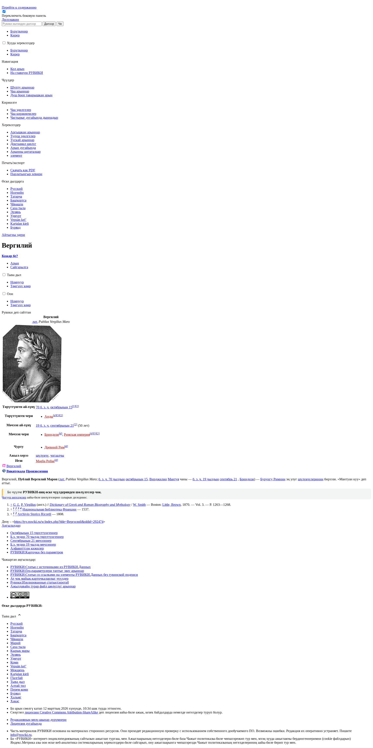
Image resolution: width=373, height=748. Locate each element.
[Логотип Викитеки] (4, 471)
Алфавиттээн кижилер (27, 548)
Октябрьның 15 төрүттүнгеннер (34, 533)
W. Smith (139, 504)
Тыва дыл (17, 682)
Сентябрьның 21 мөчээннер (30, 540)
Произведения (37, 471)
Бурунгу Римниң (272, 479)
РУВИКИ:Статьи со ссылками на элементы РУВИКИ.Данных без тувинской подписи (74, 574)
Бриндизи (247, 479)
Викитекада (15, 471)
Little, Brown (171, 504)
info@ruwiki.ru (21, 735)
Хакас (14, 701)
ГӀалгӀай (16, 678)
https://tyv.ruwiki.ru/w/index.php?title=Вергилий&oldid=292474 (58, 521)
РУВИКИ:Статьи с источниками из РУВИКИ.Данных (50, 567)
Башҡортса (18, 635)
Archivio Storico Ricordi (34, 514)
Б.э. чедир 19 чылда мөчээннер (33, 544)
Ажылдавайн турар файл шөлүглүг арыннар (43, 586)
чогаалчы (57, 455)
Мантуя (173, 479)
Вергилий (13, 466)
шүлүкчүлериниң (310, 479)
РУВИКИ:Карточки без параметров (36, 552)
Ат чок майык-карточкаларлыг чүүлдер (39, 578)
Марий (15, 643)
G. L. (16, 504)
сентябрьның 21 (62, 425)
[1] (74, 406)
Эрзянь (15, 654)
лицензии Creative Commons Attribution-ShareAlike (61, 712)
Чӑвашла (16, 639)
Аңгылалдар (11, 525)
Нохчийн (17, 627)
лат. (35, 321)
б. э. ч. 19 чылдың (206, 479)
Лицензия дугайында (26, 723)
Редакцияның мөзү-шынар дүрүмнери (38, 719)
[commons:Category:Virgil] (4, 466)
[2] (77, 406)
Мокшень (17, 670)
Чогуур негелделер (14, 497)
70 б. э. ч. (42, 407)
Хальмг (15, 697)
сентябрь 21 (228, 479)
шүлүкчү (42, 455)
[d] (54, 415)
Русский (16, 623)
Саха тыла (17, 647)
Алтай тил (18, 685)
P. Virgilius (28, 504)
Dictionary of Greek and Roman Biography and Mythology (90, 504)
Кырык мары (20, 651)
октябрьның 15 (61, 407)
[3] (58, 415)
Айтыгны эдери (13, 235)
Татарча (16, 631)
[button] (24, 15)
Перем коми (19, 689)
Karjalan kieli (19, 674)
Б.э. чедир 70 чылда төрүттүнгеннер (37, 537)
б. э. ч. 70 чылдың (111, 479)
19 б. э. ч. (42, 425)
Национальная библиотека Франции (49, 509)
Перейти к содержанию (19, 7)
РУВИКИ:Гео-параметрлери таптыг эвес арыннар (47, 571)
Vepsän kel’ (18, 666)
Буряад (15, 693)
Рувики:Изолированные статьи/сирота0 (39, 582)
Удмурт (15, 658)
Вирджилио (158, 479)
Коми (14, 662)
